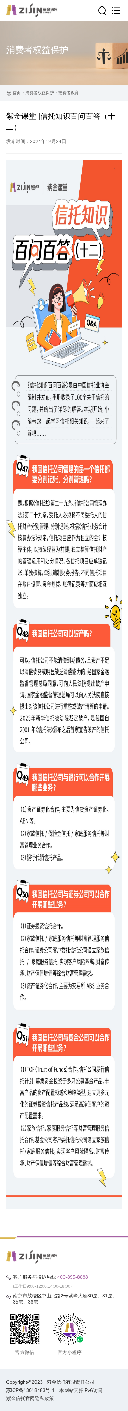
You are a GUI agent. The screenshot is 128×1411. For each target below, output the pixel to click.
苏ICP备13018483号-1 (30, 1390)
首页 (17, 92)
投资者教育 (68, 92)
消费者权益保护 (39, 92)
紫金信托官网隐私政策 (30, 1398)
